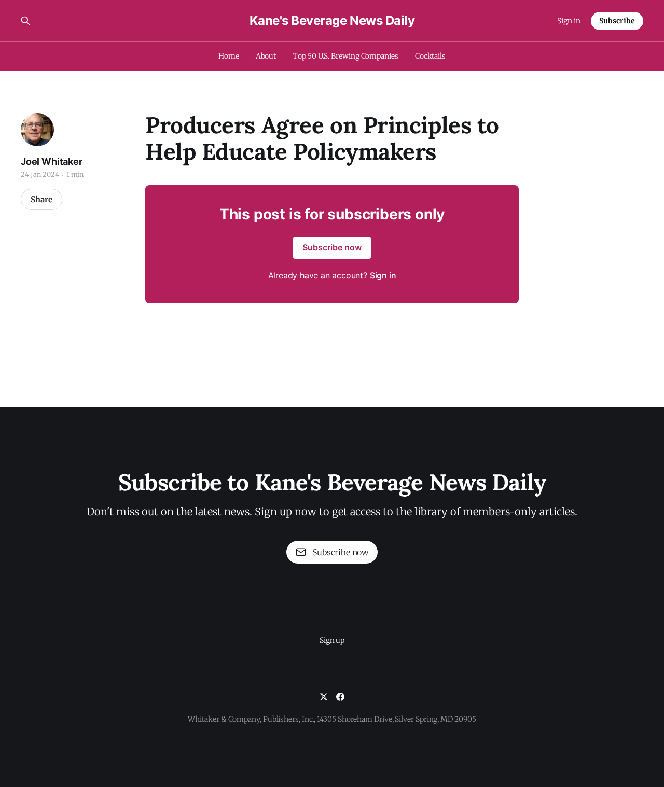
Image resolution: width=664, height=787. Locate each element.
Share (41, 199)
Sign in (568, 20)
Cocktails (430, 56)
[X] (324, 697)
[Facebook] (340, 697)
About (266, 56)
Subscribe (617, 20)
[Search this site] (25, 21)
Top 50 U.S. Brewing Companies (345, 56)
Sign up (332, 640)
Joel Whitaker (51, 161)
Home (228, 56)
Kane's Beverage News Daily (332, 21)
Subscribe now (332, 247)
